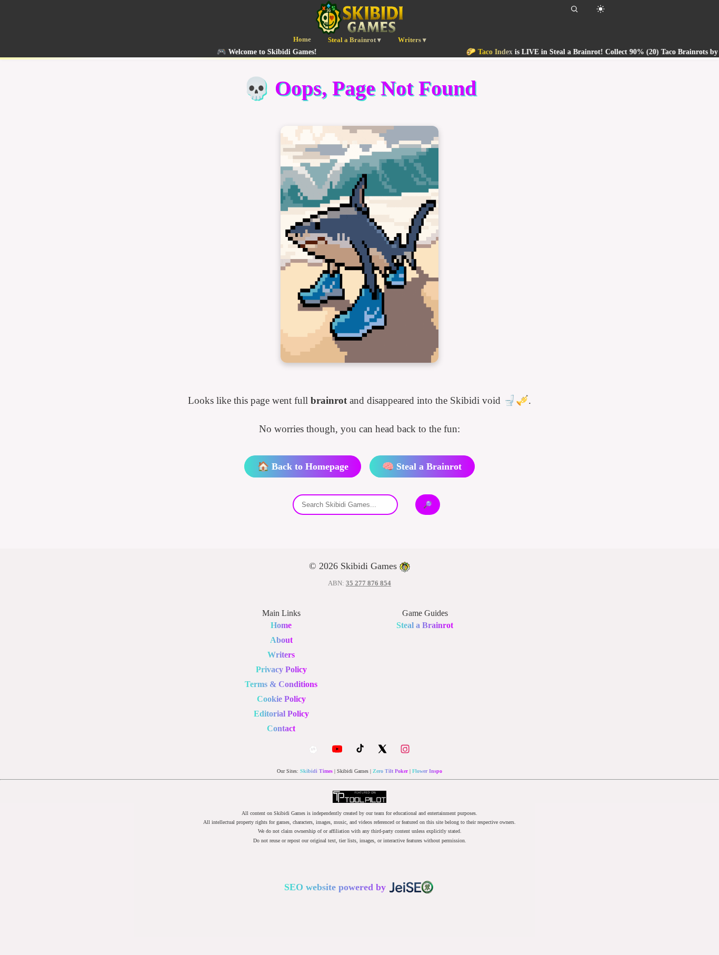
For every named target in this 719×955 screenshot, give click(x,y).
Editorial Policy (281, 713)
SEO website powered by (336, 887)
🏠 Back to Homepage (302, 466)
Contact (281, 728)
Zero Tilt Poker (390, 771)
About (281, 639)
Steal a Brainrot (424, 625)
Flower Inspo (427, 771)
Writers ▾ (412, 40)
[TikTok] (360, 749)
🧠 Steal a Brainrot (422, 466)
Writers (281, 654)
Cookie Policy (281, 698)
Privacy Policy (281, 669)
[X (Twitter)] (382, 749)
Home (302, 39)
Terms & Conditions (281, 684)
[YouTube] (337, 749)
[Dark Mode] (600, 9)
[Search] (574, 9)
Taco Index (476, 51)
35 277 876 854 (368, 583)
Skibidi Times (316, 771)
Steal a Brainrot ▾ (354, 40)
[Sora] (313, 749)
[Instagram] (405, 749)
